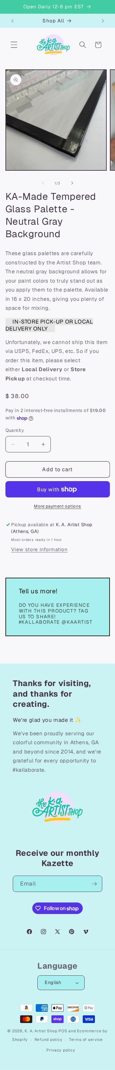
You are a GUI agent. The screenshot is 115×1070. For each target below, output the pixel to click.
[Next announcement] (103, 21)
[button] (14, 44)
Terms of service (86, 1039)
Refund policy (48, 1039)
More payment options (57, 506)
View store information (39, 549)
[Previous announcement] (12, 21)
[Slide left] (43, 183)
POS (62, 1031)
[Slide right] (72, 183)
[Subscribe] (94, 884)
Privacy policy (60, 1050)
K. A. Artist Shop (41, 1031)
